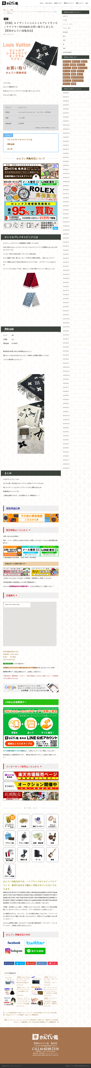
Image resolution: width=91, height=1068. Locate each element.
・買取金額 (10, 144)
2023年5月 (66, 250)
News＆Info (48, 3)
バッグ (80, 74)
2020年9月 (66, 379)
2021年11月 (66, 322)
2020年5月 (66, 395)
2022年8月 (66, 286)
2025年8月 (66, 141)
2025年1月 (66, 169)
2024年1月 (66, 218)
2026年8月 (66, 92)
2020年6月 (66, 391)
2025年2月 (66, 165)
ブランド (67, 83)
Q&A (86, 3)
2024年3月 (66, 209)
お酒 (75, 67)
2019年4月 (66, 447)
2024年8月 (66, 189)
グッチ (66, 64)
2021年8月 (66, 334)
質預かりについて (69, 3)
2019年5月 (66, 443)
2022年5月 (66, 298)
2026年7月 (66, 97)
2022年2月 (66, 310)
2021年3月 (66, 355)
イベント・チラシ (68, 24)
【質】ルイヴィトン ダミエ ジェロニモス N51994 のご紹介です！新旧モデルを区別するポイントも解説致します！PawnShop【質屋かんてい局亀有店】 (31, 1021)
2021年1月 (66, 363)
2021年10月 (66, 326)
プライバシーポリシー (16, 1065)
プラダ (84, 61)
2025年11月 (66, 129)
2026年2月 (66, 117)
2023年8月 (66, 238)
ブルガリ (67, 74)
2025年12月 (66, 125)
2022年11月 (66, 274)
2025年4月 (66, 157)
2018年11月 (66, 468)
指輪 (74, 83)
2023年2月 (66, 262)
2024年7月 (66, 193)
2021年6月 (66, 343)
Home (41, 3)
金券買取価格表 (67, 52)
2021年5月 (66, 347)
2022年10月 (66, 278)
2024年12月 (66, 173)
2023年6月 (66, 246)
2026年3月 (66, 113)
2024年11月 (66, 177)
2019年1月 (66, 460)
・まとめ (9, 149)
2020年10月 (66, 375)
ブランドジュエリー (78, 77)
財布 (74, 74)
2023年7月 (66, 242)
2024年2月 (66, 213)
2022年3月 (66, 306)
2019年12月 (66, 415)
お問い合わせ (5, 1065)
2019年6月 (66, 439)
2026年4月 (66, 109)
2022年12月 (66, 270)
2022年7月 (66, 290)
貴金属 (73, 64)
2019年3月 (66, 452)
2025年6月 (66, 149)
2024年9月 (66, 185)
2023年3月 (66, 258)
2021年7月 (66, 339)
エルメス (67, 77)
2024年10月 (66, 181)
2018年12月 (66, 464)
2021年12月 (66, 318)
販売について (58, 3)
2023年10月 (66, 230)
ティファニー (83, 67)
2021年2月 (66, 359)
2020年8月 (66, 383)
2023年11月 (66, 226)
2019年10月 (66, 423)
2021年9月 (66, 331)
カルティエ (76, 61)
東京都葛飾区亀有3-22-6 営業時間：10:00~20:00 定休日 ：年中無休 (11, 654)
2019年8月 (66, 431)
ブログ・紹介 (66, 28)
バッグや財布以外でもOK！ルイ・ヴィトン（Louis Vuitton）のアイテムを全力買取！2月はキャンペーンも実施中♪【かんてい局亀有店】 (30, 1013)
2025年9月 (66, 137)
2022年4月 (66, 302)
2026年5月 (66, 105)
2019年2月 (66, 456)
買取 (6, 18)
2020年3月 (66, 403)
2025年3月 (66, 161)
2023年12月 (66, 222)
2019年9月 (66, 427)
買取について (79, 3)
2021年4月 (66, 351)
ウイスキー (67, 67)
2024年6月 (66, 197)
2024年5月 (66, 201)
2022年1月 (66, 314)
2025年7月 (66, 145)
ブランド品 (67, 61)
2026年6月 (66, 100)
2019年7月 (66, 435)
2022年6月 (66, 294)
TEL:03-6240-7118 (9, 659)
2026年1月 (66, 121)
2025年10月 (66, 133)
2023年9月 (66, 234)
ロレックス (67, 80)
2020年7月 (66, 387)
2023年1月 (66, 266)
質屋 (64, 48)
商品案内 (65, 32)
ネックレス (81, 64)
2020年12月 (66, 367)
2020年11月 (66, 371)
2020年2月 (66, 407)
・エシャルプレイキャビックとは (19, 139)
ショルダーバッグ (78, 80)
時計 (74, 71)
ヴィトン (81, 71)
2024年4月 (66, 205)
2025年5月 (66, 153)
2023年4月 (66, 254)
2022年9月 (66, 282)
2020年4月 (66, 399)
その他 (65, 20)
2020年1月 (66, 411)
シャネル (67, 71)
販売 (64, 36)
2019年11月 (66, 419)
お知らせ (65, 16)
